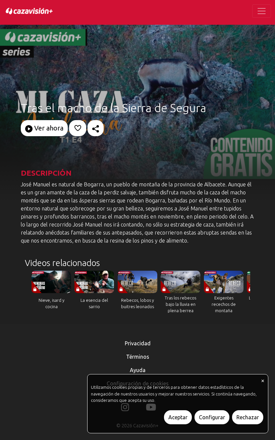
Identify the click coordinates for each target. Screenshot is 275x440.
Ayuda (138, 370)
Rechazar (247, 417)
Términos (137, 357)
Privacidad (138, 343)
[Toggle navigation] (261, 11)
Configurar (212, 417)
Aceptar (177, 417)
